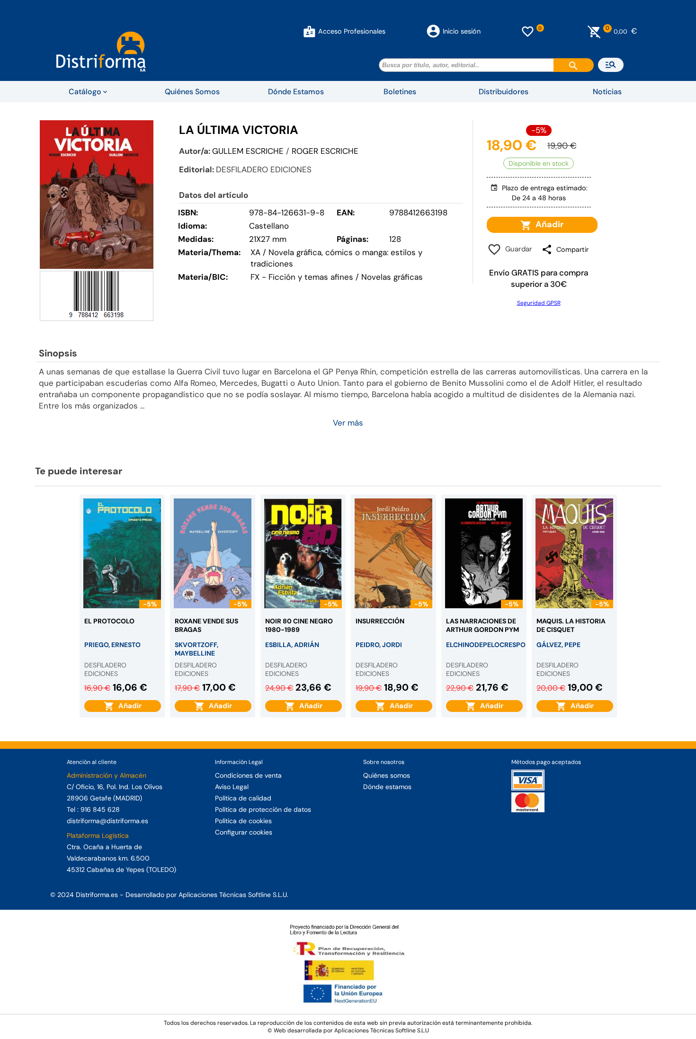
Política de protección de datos (263, 809)
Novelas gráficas (392, 277)
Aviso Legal (232, 786)
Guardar (516, 249)
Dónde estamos (387, 786)
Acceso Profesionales (351, 31)
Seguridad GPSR (539, 303)
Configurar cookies (243, 832)
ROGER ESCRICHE (325, 151)
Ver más (348, 422)
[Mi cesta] (594, 31)
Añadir (547, 224)
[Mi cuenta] (309, 31)
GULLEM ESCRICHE (248, 151)
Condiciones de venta (248, 775)
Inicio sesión (462, 31)
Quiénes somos (386, 775)
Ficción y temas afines (310, 277)
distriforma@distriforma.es (107, 821)
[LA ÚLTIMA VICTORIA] (96, 194)
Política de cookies (243, 821)
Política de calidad (243, 798)
